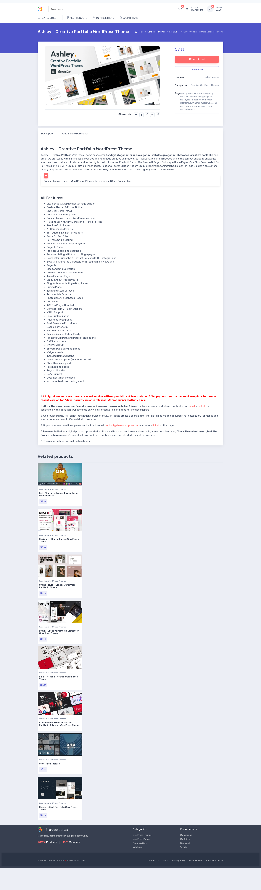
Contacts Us (154, 860)
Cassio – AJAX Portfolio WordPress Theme (58, 808)
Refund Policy (195, 860)
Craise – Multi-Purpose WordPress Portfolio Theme (57, 586)
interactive (185, 103)
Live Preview (196, 69)
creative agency (205, 93)
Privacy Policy (178, 860)
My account (186, 835)
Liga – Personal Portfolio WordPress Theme (58, 678)
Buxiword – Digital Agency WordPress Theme (59, 540)
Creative (173, 32)
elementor (207, 99)
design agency (205, 96)
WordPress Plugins (141, 839)
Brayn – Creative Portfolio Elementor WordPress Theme (59, 632)
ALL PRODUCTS (78, 17)
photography (196, 106)
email (192, 406)
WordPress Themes (156, 32)
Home (140, 32)
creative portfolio (189, 96)
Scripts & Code (140, 843)
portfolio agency (188, 109)
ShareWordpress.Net (76, 860)
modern (204, 103)
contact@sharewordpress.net (122, 425)
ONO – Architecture (49, 764)
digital (183, 99)
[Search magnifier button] (170, 9)
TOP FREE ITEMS (104, 17)
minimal (196, 103)
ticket (201, 406)
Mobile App (138, 847)
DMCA (166, 860)
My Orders (185, 839)
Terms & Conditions (214, 860)
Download (185, 843)
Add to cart (199, 59)
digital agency (194, 99)
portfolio (207, 106)
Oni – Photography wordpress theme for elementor (58, 494)
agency (183, 93)
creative (192, 93)
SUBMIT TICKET (131, 17)
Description (47, 133)
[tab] (48, 133)
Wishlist (184, 847)
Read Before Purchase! (74, 133)
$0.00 (219, 8)
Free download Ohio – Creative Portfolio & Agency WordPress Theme (59, 724)
